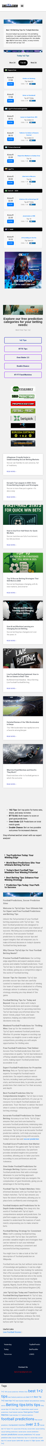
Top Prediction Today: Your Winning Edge (19, 856)
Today (6, 1349)
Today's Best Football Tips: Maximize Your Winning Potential (21, 871)
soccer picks (22, 1432)
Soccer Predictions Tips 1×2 (21, 1438)
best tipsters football (22, 1401)
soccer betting (40, 1429)
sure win (19, 1440)
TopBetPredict (34, 1344)
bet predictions (34, 1401)
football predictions (17, 1419)
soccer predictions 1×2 (26, 1434)
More (10, 84)
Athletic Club (23, 1392)
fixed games (28, 1412)
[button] (22, 6)
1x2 (2, 1392)
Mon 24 (12, 63)
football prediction (27, 1415)
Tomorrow (8, 1354)
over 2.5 (32, 1424)
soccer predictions (9, 1434)
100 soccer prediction (11, 1392)
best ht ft (29, 1397)
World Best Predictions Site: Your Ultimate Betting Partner (22, 863)
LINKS (31, 1354)
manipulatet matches (17, 1425)
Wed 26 (34, 63)
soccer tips (34, 1438)
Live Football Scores (12, 1332)
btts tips (33, 1405)
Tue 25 (23, 63)
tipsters (38, 1440)
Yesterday (8, 1344)
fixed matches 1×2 (15, 1415)
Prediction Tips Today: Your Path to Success (22, 886)
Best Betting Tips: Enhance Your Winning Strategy (22, 878)
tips (33, 1440)
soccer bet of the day (20, 1429)
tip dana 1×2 (28, 1440)
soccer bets (31, 1429)
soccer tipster (11, 1440)
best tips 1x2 (10, 1401)
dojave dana (25, 1409)
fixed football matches (16, 1412)
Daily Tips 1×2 (16, 1409)
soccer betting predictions (9, 1432)
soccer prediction (31, 1139)
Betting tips (16, 1405)
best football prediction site (17, 1397)
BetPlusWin (33, 1349)
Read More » (11, 471)
